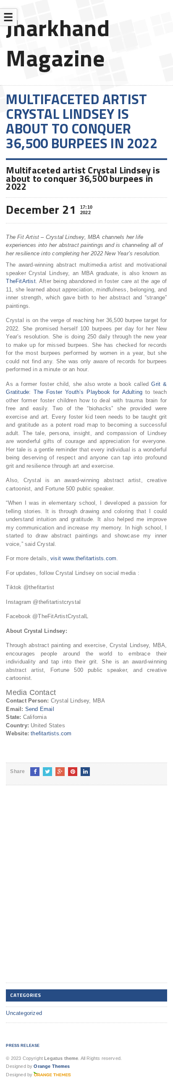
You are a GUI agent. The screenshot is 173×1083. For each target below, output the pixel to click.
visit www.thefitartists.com (83, 558)
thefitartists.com (51, 733)
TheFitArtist (20, 281)
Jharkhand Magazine (58, 42)
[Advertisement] (86, 890)
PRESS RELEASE (22, 1046)
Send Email (39, 709)
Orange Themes (52, 1066)
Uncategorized (24, 1013)
